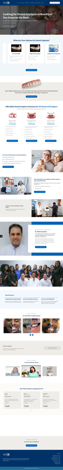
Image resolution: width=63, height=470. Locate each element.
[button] (1, 236)
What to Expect (37, 2)
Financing (22, 2)
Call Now (54, 2)
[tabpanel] (12, 53)
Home (17, 2)
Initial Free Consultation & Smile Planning (42, 186)
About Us (42, 2)
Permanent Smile (38, 188)
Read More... (7, 403)
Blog (19, 2)
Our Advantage (32, 2)
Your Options (27, 2)
